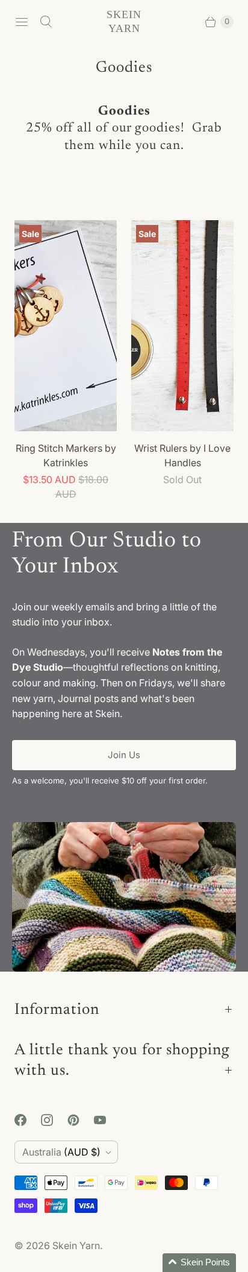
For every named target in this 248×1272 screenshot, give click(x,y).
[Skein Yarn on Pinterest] (80, 1120)
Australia (61, 1152)
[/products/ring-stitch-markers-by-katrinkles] (65, 325)
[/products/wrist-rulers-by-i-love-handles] (182, 325)
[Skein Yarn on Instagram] (54, 1120)
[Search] (46, 21)
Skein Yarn (76, 1245)
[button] (199, 1262)
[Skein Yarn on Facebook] (27, 1120)
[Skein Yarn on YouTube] (107, 1120)
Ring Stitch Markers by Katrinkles (66, 455)
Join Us (124, 755)
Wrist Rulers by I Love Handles (182, 455)
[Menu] (22, 21)
